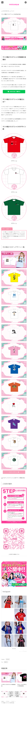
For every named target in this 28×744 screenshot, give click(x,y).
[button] (14, 91)
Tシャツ (12, 11)
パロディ (6, 662)
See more (14, 648)
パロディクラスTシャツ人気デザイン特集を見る (14, 478)
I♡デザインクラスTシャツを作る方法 (8, 685)
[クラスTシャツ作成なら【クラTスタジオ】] (14, 4)
